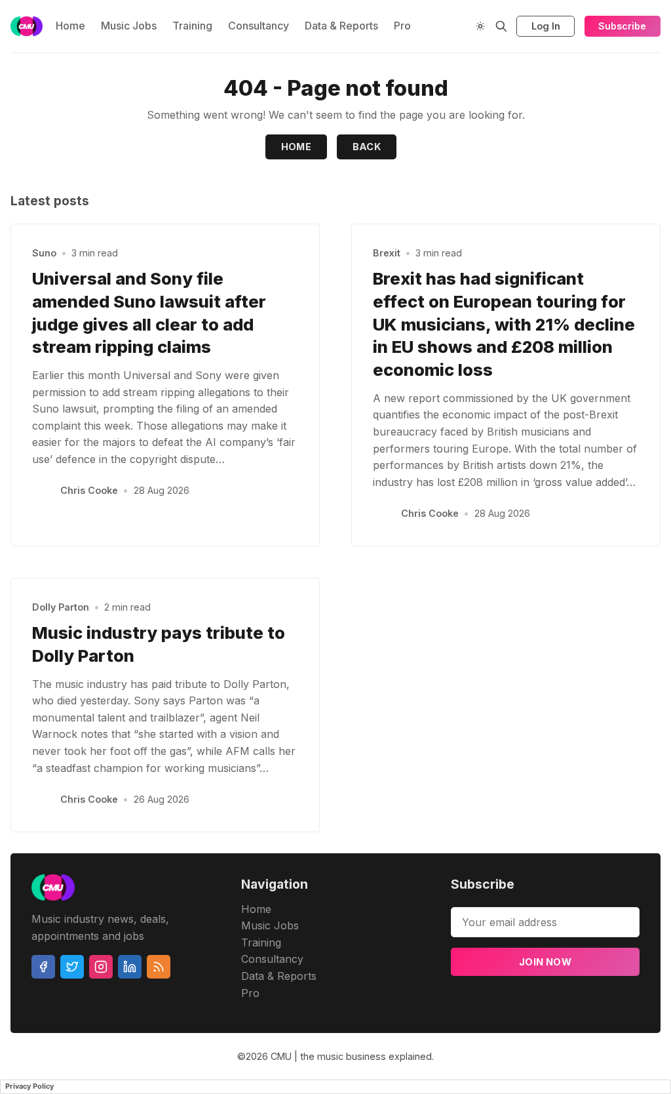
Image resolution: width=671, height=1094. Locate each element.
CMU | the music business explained (351, 1056)
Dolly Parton (60, 607)
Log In (545, 25)
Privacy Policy (29, 1086)
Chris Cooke (89, 490)
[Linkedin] (130, 967)
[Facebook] (43, 967)
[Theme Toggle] (480, 26)
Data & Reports (341, 25)
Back (367, 146)
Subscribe (622, 25)
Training (192, 25)
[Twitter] (72, 967)
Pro (402, 25)
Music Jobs (129, 25)
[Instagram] (101, 967)
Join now (545, 961)
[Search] (501, 26)
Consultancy (258, 25)
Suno (44, 252)
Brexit (386, 252)
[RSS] (158, 967)
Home (70, 25)
